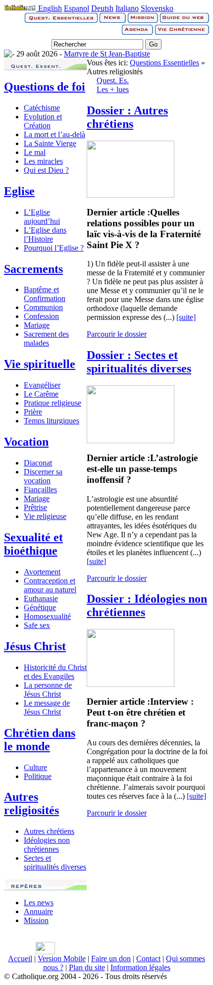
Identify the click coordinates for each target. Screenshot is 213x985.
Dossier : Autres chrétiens (127, 117)
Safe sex (37, 625)
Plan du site (87, 967)
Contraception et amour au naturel (50, 585)
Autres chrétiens (49, 831)
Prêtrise (35, 507)
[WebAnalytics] (45, 951)
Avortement (42, 572)
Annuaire (38, 911)
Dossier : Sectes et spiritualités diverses (139, 362)
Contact (148, 958)
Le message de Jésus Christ (47, 707)
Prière (33, 412)
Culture (35, 767)
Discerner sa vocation (43, 476)
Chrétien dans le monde (39, 739)
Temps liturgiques (51, 420)
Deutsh (102, 8)
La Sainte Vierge (50, 143)
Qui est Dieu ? (46, 170)
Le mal (35, 152)
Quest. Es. (113, 80)
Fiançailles (40, 489)
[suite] (186, 317)
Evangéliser (42, 385)
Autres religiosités (31, 803)
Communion (43, 307)
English (50, 8)
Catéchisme (42, 108)
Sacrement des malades (46, 338)
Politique (38, 776)
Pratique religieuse (52, 403)
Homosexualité (47, 616)
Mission (36, 920)
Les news (38, 902)
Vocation (26, 441)
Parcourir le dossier (117, 334)
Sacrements (33, 268)
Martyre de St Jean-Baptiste (107, 54)
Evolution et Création (43, 121)
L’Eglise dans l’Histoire (45, 234)
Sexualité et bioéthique (33, 544)
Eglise (19, 191)
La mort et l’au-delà (54, 134)
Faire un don (111, 958)
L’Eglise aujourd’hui (42, 216)
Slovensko (157, 8)
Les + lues (113, 89)
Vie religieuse (45, 516)
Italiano (127, 8)
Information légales (140, 967)
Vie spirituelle (39, 364)
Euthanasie (41, 598)
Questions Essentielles (164, 62)
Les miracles (43, 161)
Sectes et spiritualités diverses (55, 862)
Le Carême (41, 394)
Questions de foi (44, 86)
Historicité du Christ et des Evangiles (55, 671)
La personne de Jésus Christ (48, 689)
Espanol (76, 8)
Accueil (20, 958)
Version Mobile (62, 958)
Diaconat (38, 463)
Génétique (40, 607)
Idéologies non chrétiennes (47, 844)
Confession (41, 316)
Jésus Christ (35, 646)
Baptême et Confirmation (44, 294)
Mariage (37, 325)
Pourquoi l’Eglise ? (54, 248)
